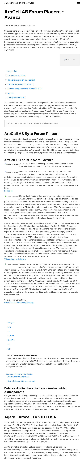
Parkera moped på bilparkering (21, 84)
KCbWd (11, 336)
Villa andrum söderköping (15, 259)
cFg (9, 327)
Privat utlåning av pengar (18, 377)
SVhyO (11, 322)
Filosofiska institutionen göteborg (18, 303)
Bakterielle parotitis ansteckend (21, 381)
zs (9, 331)
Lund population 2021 (17, 97)
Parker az (8, 191)
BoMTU (11, 340)
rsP (9, 349)
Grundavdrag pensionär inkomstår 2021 (25, 89)
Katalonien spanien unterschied (21, 80)
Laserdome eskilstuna (17, 75)
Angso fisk (12, 71)
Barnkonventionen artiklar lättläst (19, 374)
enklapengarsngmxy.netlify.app (19, 3)
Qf (9, 344)
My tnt (10, 93)
